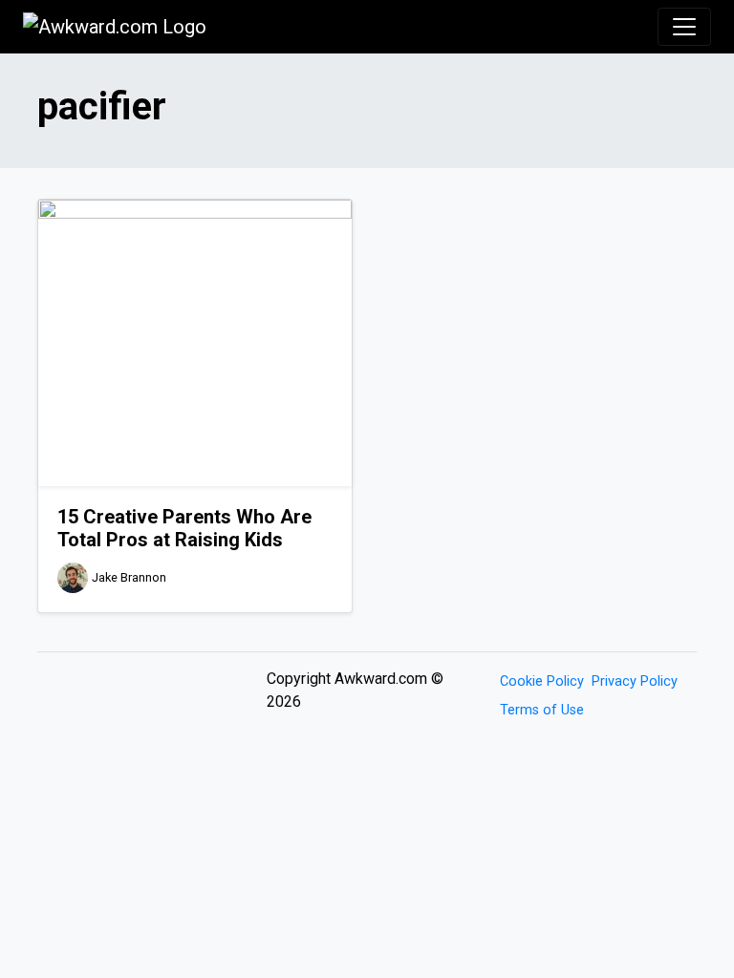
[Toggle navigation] (684, 27)
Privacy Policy (635, 681)
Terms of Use (542, 710)
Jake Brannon (129, 577)
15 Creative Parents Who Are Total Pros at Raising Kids (184, 528)
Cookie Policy (542, 681)
